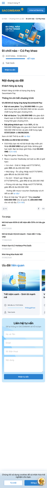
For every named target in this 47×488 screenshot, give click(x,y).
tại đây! (27, 136)
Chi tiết (13, 151)
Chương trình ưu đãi (16, 19)
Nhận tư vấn (10, 70)
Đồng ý (34, 483)
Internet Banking (36, 10)
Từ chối (13, 483)
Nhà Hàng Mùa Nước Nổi (12, 254)
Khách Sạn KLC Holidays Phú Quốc (17, 245)
